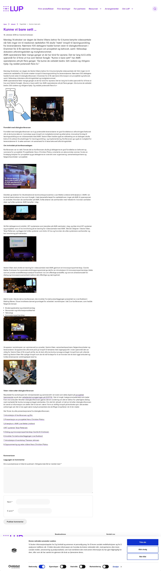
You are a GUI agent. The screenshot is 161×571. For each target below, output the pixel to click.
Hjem (5, 24)
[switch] (63, 566)
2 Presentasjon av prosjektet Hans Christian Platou (24, 419)
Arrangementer (112, 9)
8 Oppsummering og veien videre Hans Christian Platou (26, 444)
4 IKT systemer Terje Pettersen (15, 428)
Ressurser (93, 9)
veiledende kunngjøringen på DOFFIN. (37, 397)
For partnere (79, 9)
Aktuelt (13, 24)
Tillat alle (142, 542)
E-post (10, 511)
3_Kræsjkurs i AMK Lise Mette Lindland (19, 423)
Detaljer (116, 567)
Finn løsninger (63, 9)
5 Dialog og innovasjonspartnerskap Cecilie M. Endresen (26, 432)
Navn (9, 502)
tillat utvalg (143, 549)
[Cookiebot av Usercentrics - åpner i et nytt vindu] (14, 566)
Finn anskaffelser (46, 9)
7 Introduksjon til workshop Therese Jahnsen (21, 440)
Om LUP (126, 9)
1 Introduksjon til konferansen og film (18, 415)
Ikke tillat (142, 557)
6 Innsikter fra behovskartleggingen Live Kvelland (23, 436)
